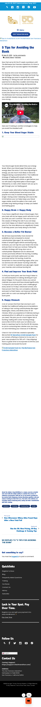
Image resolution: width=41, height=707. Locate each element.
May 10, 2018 (8, 55)
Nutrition (6, 506)
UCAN (33, 506)
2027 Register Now (20, 34)
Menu (21, 30)
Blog (3, 574)
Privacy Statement (10, 685)
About (28, 685)
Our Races (5, 584)
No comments (20, 55)
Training (14, 506)
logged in (15, 556)
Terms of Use (19, 685)
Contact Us (6, 587)
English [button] (6, 653)
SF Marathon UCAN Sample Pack (23, 335)
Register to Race (8, 571)
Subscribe (5, 594)
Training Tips (25, 506)
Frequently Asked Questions (12, 578)
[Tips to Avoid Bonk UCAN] (20, 39)
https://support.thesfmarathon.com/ (16, 665)
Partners (18, 57)
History (4, 590)
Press (25, 685)
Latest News (9, 57)
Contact (33, 685)
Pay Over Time (7, 617)
